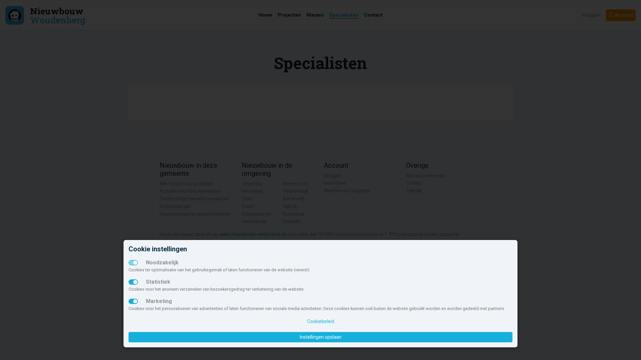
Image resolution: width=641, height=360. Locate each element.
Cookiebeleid (320, 321)
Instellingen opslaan (321, 337)
